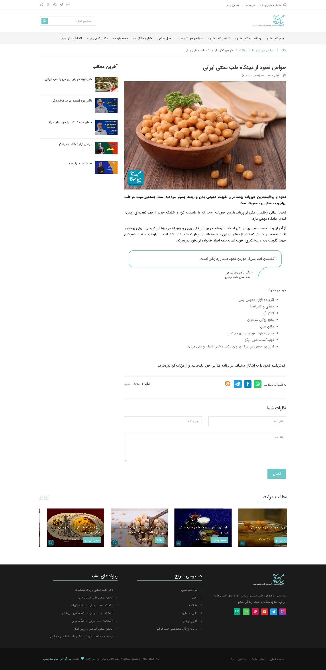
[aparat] (48, 5)
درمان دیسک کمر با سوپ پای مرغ (70, 122)
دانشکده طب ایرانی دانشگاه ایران (92, 620)
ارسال (277, 474)
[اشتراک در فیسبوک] (247, 384)
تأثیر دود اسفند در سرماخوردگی (71, 100)
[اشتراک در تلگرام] (238, 384)
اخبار (194, 597)
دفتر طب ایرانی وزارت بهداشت (94, 589)
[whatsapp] (54, 5)
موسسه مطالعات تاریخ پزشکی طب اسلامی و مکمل (81, 636)
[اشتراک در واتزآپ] (258, 384)
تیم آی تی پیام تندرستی (57, 658)
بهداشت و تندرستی (249, 38)
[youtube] (264, 612)
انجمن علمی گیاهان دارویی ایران (93, 628)
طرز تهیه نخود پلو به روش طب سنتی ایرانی (71, 529)
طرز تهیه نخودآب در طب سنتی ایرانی (263, 529)
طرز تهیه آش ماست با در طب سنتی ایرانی (195, 529)
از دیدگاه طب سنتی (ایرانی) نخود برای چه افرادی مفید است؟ (133, 529)
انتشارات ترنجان (71, 38)
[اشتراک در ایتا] (228, 384)
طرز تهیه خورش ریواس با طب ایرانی (68, 79)
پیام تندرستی (275, 38)
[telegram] (61, 5)
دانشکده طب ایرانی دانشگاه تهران (92, 605)
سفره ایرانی (84, 540)
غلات (242, 50)
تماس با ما (232, 5)
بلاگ (232, 659)
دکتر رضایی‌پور (98, 38)
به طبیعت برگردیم (80, 163)
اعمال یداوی (164, 38)
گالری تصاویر (189, 613)
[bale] (41, 5)
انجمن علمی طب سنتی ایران (95, 597)
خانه (283, 50)
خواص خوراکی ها (190, 38)
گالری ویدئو (190, 620)
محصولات (121, 38)
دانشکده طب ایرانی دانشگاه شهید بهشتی (87, 613)
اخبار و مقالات (144, 38)
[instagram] (68, 5)
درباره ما (250, 5)
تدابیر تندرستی (219, 38)
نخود (127, 383)
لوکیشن (242, 659)
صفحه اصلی (277, 659)
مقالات (193, 605)
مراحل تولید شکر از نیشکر (75, 144)
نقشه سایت (258, 659)
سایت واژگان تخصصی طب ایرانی (176, 628)
